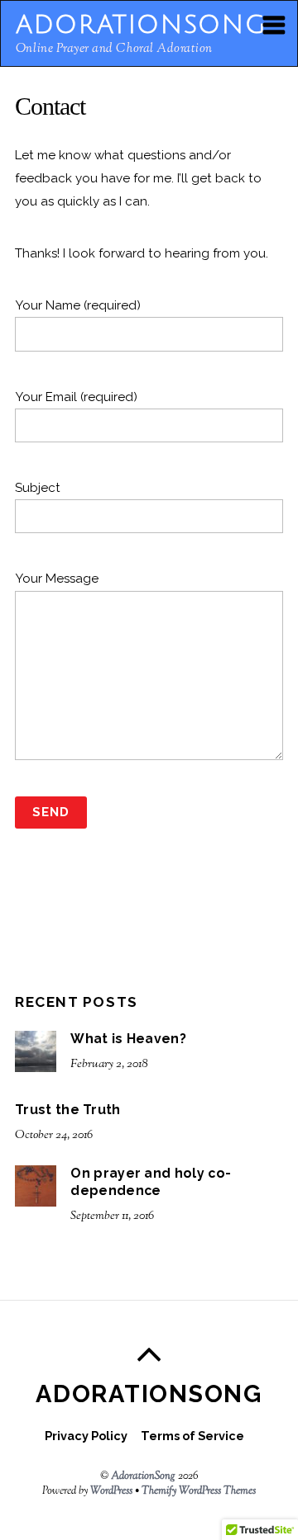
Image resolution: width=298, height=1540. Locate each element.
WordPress (111, 1491)
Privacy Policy (86, 1436)
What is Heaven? (128, 1038)
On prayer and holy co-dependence (150, 1181)
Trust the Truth (68, 1109)
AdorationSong (143, 1476)
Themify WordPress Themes (199, 1491)
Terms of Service (192, 1436)
